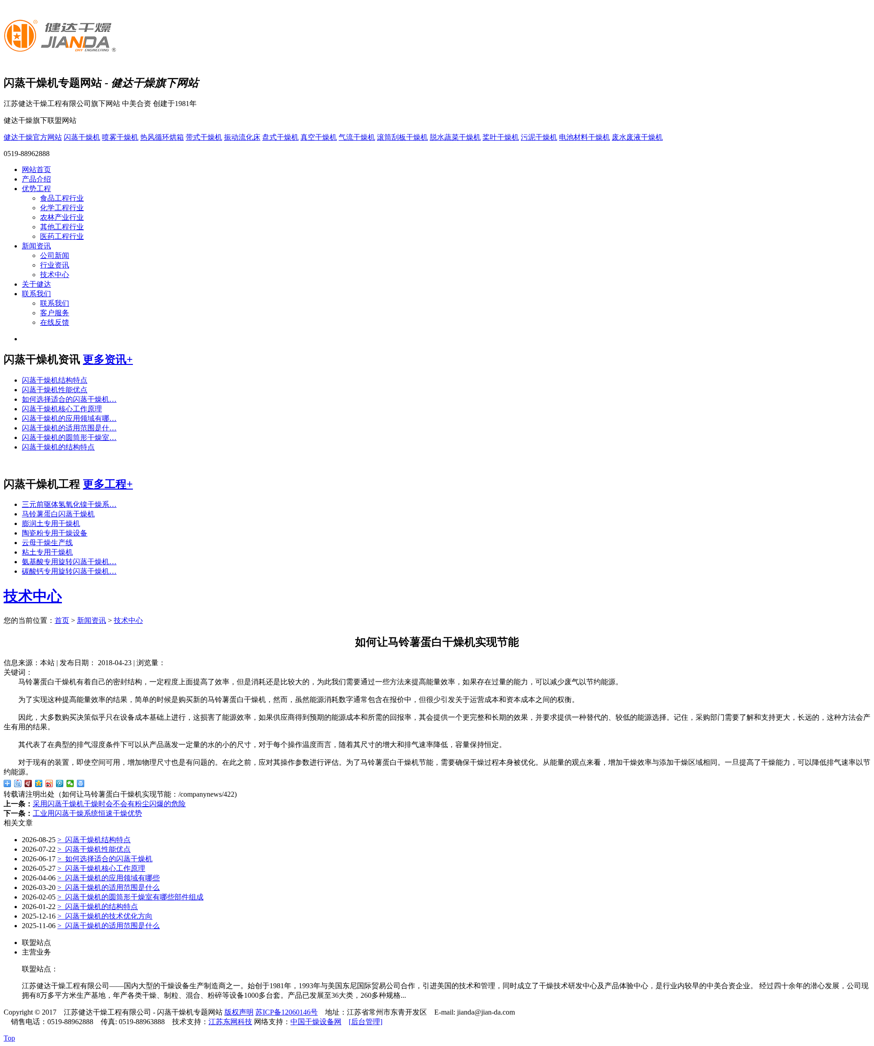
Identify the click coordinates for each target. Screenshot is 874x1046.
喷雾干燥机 (120, 137)
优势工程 (36, 188)
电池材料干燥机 (584, 137)
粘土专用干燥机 (47, 552)
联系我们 (36, 294)
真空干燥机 (318, 137)
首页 (62, 620)
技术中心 (54, 274)
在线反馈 (54, 322)
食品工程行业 (62, 198)
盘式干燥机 (280, 137)
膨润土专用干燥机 (51, 523)
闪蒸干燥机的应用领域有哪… (69, 418)
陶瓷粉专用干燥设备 (54, 533)
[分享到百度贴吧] (18, 783)
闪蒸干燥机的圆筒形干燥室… (69, 437)
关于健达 (36, 284)
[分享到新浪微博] (49, 783)
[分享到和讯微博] (28, 783)
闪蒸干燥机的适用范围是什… (69, 428)
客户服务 (54, 313)
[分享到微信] (70, 783)
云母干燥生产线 (47, 542)
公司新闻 (54, 255)
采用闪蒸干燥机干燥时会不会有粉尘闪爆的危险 (109, 804)
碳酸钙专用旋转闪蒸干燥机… (69, 571)
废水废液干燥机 (637, 137)
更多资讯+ (108, 359)
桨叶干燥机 (501, 137)
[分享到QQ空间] (39, 783)
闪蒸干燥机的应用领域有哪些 (108, 878)
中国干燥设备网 (315, 1022)
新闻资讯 (36, 246)
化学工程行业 (62, 208)
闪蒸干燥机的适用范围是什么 (108, 887)
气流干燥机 (357, 137)
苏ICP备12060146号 (286, 1012)
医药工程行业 (62, 236)
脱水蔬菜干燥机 (455, 137)
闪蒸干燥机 (82, 137)
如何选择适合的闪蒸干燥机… (69, 399)
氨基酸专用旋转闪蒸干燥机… (69, 562)
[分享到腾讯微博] (60, 783)
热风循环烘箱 (162, 137)
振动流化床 (242, 137)
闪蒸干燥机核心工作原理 (62, 409)
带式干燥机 (204, 137)
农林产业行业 (62, 217)
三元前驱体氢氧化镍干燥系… (69, 504)
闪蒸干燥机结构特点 (54, 380)
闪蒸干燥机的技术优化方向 (104, 916)
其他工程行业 (62, 227)
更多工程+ (108, 484)
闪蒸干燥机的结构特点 (58, 447)
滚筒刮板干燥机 (402, 137)
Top (9, 1038)
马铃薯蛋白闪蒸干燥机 (58, 514)
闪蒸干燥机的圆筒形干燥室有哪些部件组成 (130, 897)
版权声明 (239, 1012)
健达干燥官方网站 (33, 137)
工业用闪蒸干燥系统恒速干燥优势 (87, 813)
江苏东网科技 (230, 1022)
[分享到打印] (81, 783)
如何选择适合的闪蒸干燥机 (104, 859)
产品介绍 (36, 179)
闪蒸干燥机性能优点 (54, 390)
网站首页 (36, 169)
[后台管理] (365, 1022)
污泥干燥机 (539, 137)
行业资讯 (54, 265)
